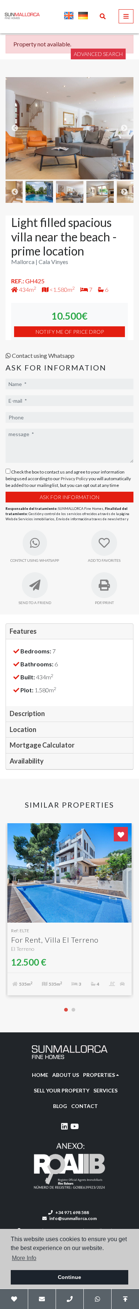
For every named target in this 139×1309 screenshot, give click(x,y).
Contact (84, 1106)
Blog (60, 1106)
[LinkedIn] (64, 1127)
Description (27, 713)
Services (105, 1090)
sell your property (61, 1090)
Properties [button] (99, 1075)
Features (23, 631)
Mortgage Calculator (42, 745)
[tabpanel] (69, 913)
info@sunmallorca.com (73, 1218)
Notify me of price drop (70, 332)
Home (40, 1075)
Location (23, 729)
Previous (15, 128)
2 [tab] (73, 1010)
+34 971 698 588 (71, 1212)
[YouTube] (74, 1127)
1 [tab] (66, 1010)
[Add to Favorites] (121, 834)
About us (65, 1075)
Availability (27, 761)
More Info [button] (24, 1258)
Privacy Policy (75, 478)
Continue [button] (69, 1277)
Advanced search (98, 54)
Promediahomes (53, 16)
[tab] (69, 632)
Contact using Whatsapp (43, 355)
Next (124, 128)
